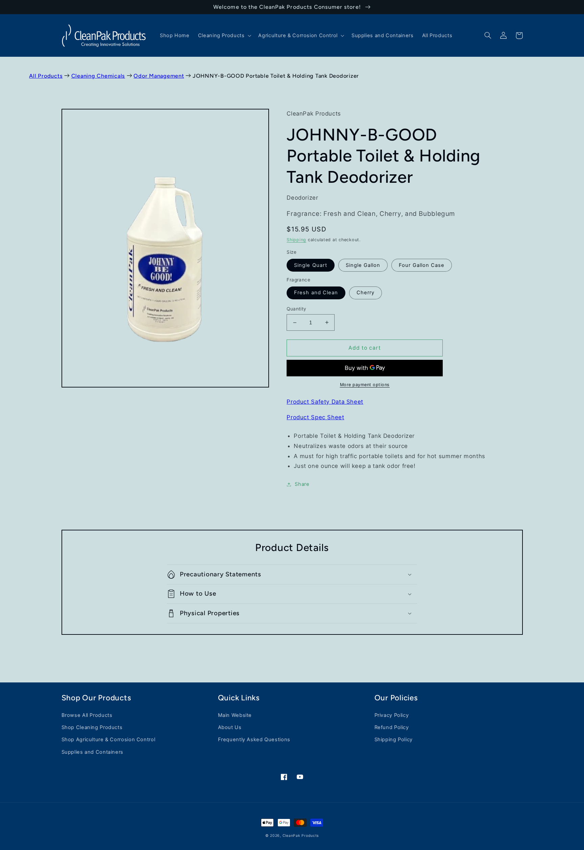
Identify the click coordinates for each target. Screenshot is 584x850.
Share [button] (302, 484)
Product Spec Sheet (315, 417)
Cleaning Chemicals (98, 76)
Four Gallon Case (421, 265)
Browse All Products (87, 715)
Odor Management (158, 76)
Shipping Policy (393, 739)
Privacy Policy (391, 715)
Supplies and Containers (93, 752)
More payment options (365, 384)
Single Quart (310, 265)
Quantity (296, 308)
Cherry (365, 293)
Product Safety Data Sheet (325, 401)
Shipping (296, 239)
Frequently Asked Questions (254, 739)
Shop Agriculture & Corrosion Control (108, 739)
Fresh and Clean (316, 293)
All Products (46, 76)
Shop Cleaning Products (92, 727)
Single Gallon (363, 265)
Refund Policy (391, 727)
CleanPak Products (301, 835)
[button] (224, 35)
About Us (230, 727)
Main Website (235, 715)
